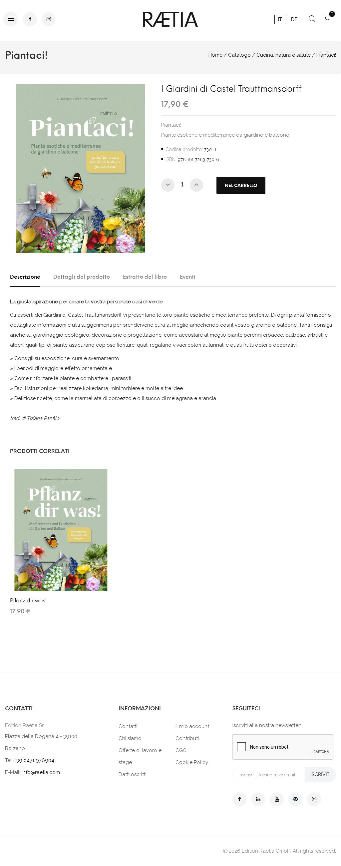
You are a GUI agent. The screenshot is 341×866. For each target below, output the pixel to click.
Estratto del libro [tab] (145, 277)
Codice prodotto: (184, 149)
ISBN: (171, 159)
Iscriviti (320, 774)
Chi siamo (130, 738)
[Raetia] (170, 19)
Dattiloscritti (133, 774)
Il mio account (192, 726)
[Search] (312, 21)
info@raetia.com (41, 772)
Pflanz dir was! (28, 600)
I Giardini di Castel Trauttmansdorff (231, 89)
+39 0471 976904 (34, 760)
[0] (327, 21)
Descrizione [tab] (25, 277)
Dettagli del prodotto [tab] (81, 277)
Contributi (187, 738)
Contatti (128, 726)
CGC (180, 750)
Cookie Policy (191, 762)
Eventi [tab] (187, 277)
